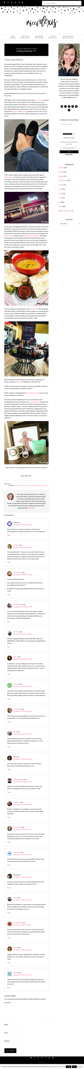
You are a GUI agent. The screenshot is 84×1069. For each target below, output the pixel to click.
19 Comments (33, 48)
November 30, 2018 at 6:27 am (22, 547)
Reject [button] (74, 1066)
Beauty (60, 172)
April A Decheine (18, 779)
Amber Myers (17, 572)
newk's (29, 485)
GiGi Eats (16, 632)
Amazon (24, 111)
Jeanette (16, 684)
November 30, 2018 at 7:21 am (22, 574)
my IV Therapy (38, 100)
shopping (46, 485)
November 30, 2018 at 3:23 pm (22, 759)
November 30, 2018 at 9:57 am (22, 686)
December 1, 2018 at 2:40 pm (22, 877)
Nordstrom (15, 111)
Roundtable (33, 309)
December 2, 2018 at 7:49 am (22, 925)
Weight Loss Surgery (64, 211)
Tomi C (15, 657)
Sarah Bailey (17, 709)
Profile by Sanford (34, 402)
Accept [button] (68, 1066)
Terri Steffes (17, 827)
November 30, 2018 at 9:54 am (22, 659)
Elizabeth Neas (17, 922)
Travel (60, 206)
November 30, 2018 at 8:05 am (22, 607)
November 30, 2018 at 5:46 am (22, 524)
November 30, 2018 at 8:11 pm (22, 804)
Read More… (31, 508)
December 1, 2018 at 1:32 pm (22, 854)
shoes (42, 485)
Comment (7, 1002)
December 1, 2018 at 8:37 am (22, 829)
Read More (80, 1066)
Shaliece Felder (17, 604)
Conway (17, 485)
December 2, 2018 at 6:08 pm (22, 950)
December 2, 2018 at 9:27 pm (22, 975)
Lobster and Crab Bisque (31, 236)
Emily (15, 732)
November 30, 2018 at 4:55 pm (22, 782)
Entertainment (62, 180)
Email (6, 1033)
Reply (9, 535)
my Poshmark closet (32, 393)
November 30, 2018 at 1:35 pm (22, 711)
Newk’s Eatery (8, 177)
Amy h (15, 897)
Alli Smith (16, 545)
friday (20, 485)
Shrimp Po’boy (8, 236)
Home (60, 198)
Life (11, 483)
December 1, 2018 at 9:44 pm (22, 900)
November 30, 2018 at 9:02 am (22, 634)
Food (60, 189)
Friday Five (24, 485)
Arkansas (61, 167)
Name (6, 1024)
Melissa (15, 972)
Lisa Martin (16, 802)
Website (6, 1041)
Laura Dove (16, 852)
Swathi (15, 947)
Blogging (61, 176)
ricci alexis (42, 23)
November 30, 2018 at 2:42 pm (22, 734)
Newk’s (18, 382)
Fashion (60, 185)
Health (60, 193)
